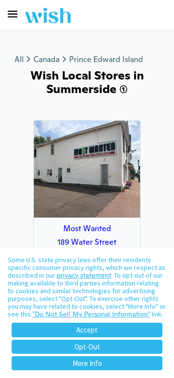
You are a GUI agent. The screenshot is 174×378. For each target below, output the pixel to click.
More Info (87, 363)
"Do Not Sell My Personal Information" (91, 314)
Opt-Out (87, 346)
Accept (87, 329)
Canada (46, 59)
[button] (12, 14)
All (19, 59)
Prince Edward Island (106, 59)
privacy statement (84, 275)
